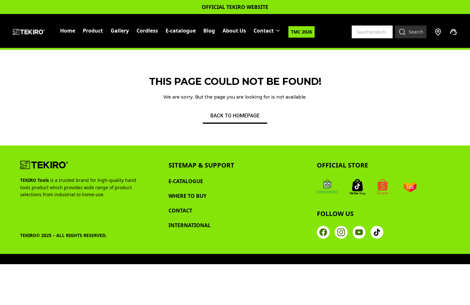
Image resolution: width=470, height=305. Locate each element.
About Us (234, 30)
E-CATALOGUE (185, 181)
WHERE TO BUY (187, 195)
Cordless (147, 30)
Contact (264, 30)
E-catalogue (181, 30)
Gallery (120, 30)
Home (67, 30)
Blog (209, 30)
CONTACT (180, 210)
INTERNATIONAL (189, 225)
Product (93, 30)
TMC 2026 (301, 32)
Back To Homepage (235, 116)
